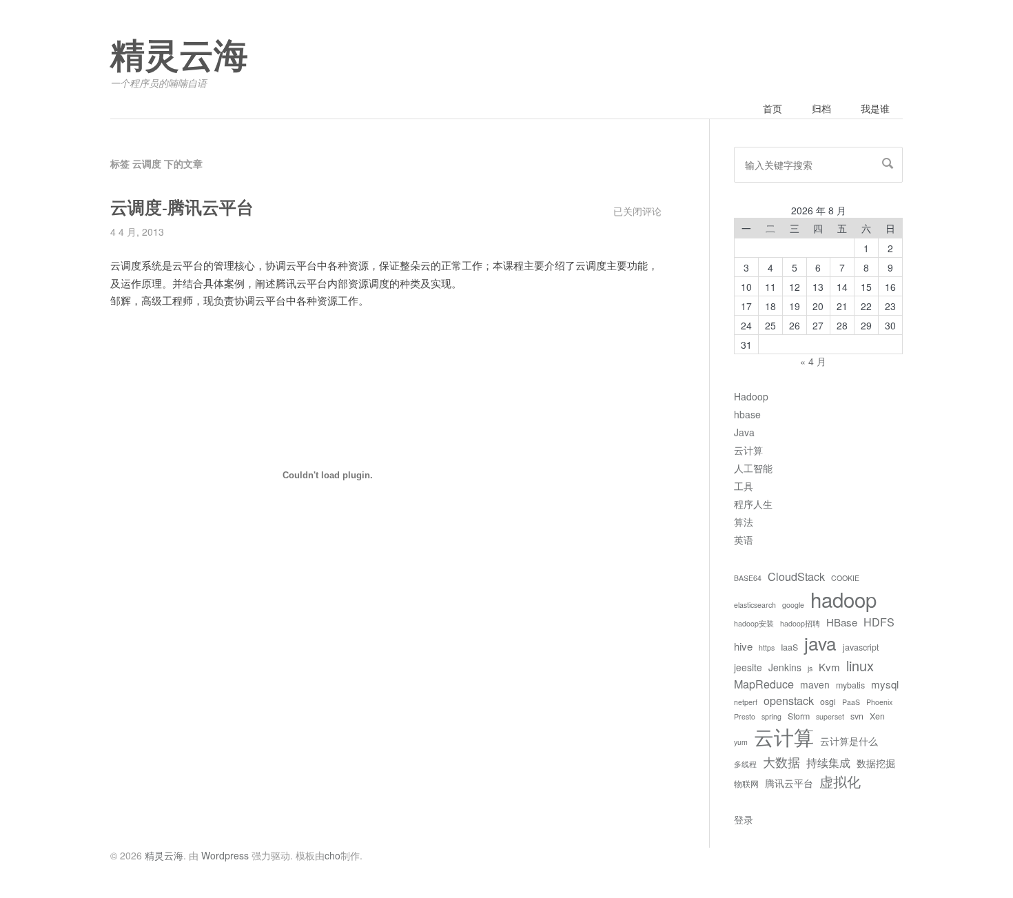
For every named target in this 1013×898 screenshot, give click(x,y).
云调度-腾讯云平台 (182, 208)
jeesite (748, 667)
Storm (799, 716)
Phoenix (879, 702)
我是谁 (875, 108)
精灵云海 (179, 56)
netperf (745, 702)
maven (815, 684)
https (767, 647)
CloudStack (796, 576)
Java (744, 432)
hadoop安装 (754, 623)
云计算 (748, 450)
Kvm (829, 667)
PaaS (851, 702)
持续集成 (828, 762)
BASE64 (747, 578)
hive (743, 646)
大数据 (781, 762)
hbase (747, 414)
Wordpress (225, 855)
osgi (828, 701)
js (810, 668)
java (820, 642)
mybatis (850, 685)
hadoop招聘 (800, 623)
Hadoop (751, 396)
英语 (743, 540)
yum (741, 742)
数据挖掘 (876, 763)
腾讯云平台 (789, 783)
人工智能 (753, 468)
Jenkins (784, 667)
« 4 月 (813, 361)
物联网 (746, 783)
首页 (772, 108)
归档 (821, 108)
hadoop (843, 598)
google (793, 605)
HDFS (878, 621)
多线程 (745, 764)
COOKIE (845, 578)
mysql (885, 684)
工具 (743, 486)
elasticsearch (755, 605)
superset (830, 716)
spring (771, 716)
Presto (744, 716)
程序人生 (753, 504)
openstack (789, 700)
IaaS (789, 647)
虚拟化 (840, 781)
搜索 (887, 163)
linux (860, 665)
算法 (743, 522)
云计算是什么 (849, 741)
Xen (877, 716)
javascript (861, 647)
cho (332, 855)
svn (856, 716)
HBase (841, 622)
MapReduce (764, 683)
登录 (743, 819)
